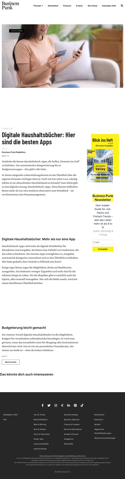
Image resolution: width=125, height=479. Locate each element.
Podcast (67, 6)
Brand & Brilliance (41, 419)
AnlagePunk (68, 439)
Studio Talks (38, 439)
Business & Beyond (71, 419)
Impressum (98, 419)
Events (79, 6)
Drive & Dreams (40, 429)
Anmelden (103, 249)
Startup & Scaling (71, 415)
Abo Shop (92, 6)
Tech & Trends (39, 415)
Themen (37, 6)
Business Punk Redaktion (14, 152)
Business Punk (10, 5)
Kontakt (97, 424)
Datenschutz (99, 415)
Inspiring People (40, 449)
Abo (4, 419)
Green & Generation (42, 434)
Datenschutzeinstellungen (105, 438)
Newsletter (53, 6)
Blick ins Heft (102, 140)
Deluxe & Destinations (73, 429)
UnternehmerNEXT (41, 444)
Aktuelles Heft (109, 6)
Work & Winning (40, 424)
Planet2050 (68, 444)
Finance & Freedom (16, 31)
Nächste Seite (10, 362)
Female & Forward (71, 434)
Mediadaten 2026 (10, 415)
